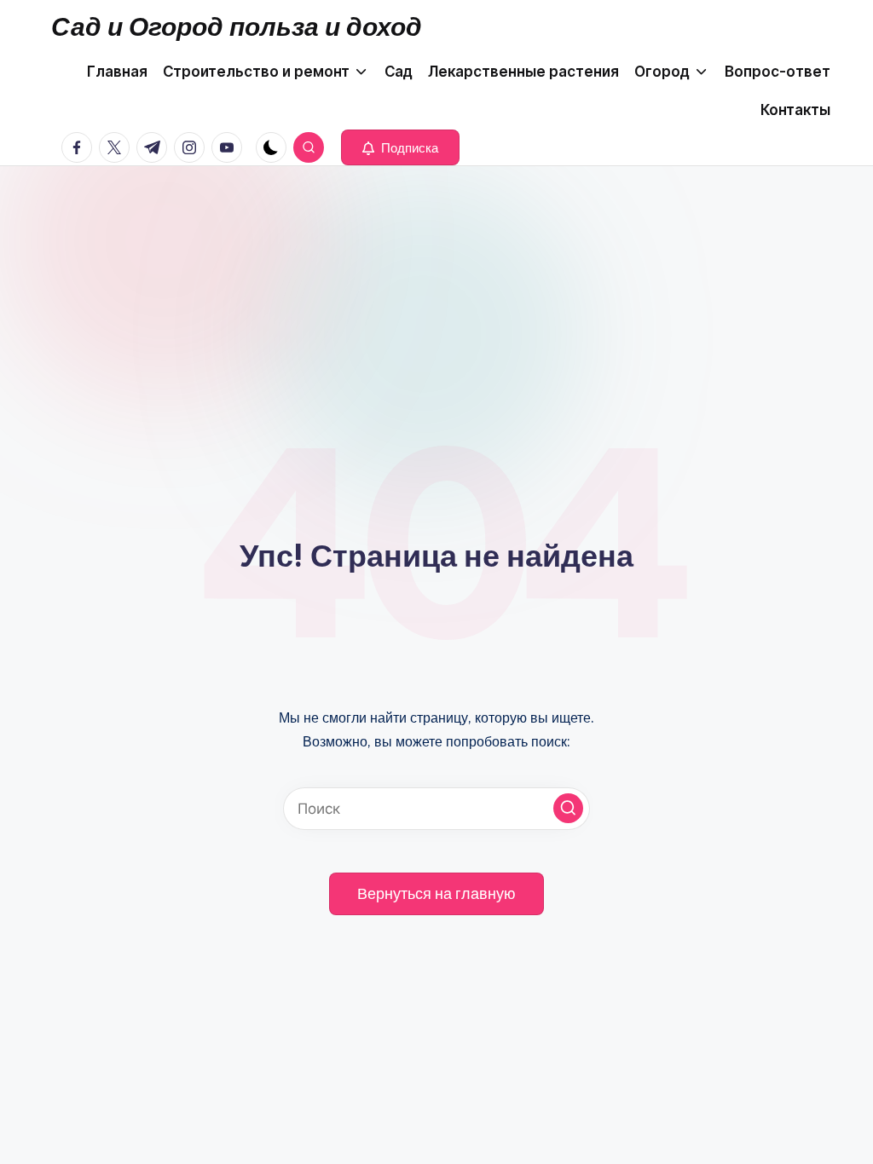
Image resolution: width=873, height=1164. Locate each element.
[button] (400, 147)
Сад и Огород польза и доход (236, 26)
